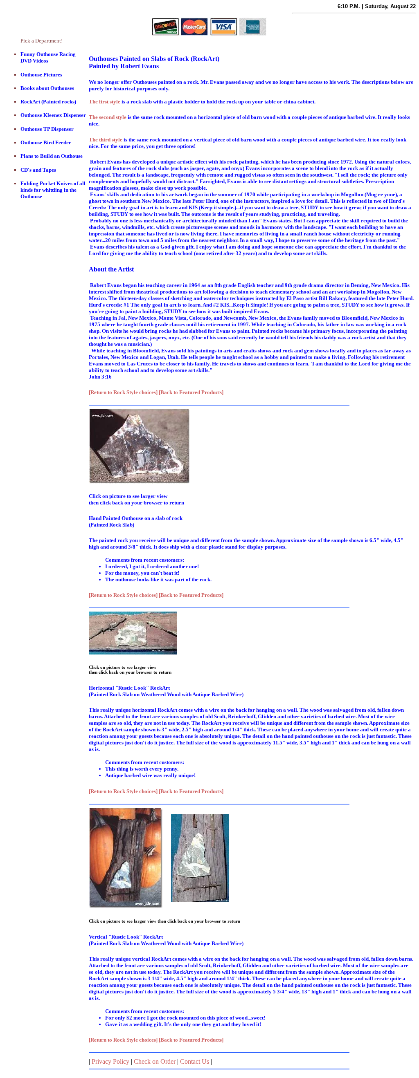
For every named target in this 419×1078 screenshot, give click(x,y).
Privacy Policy (110, 1061)
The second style (107, 117)
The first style (104, 102)
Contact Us (194, 1061)
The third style (105, 140)
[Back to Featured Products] (191, 392)
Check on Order (155, 1061)
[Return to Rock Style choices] (123, 392)
